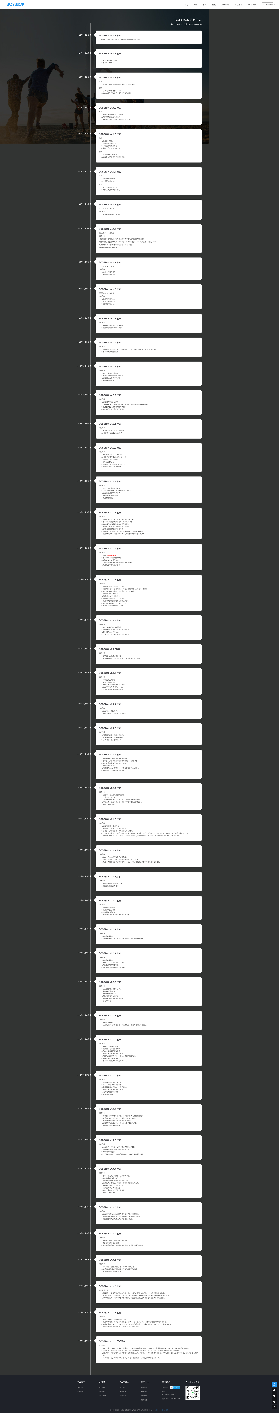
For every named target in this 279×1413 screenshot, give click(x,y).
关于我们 (123, 1387)
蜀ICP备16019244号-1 (162, 1410)
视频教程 (238, 4)
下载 (205, 4)
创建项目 (144, 1395)
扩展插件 (102, 1391)
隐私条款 (123, 1395)
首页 (186, 4)
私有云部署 (102, 1395)
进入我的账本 (267, 4)
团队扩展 (102, 1387)
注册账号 (144, 1387)
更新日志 (225, 4)
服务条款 (123, 1391)
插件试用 (144, 1400)
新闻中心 (80, 1391)
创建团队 (144, 1391)
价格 (214, 4)
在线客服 (274, 1384)
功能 (195, 4)
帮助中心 (252, 4)
